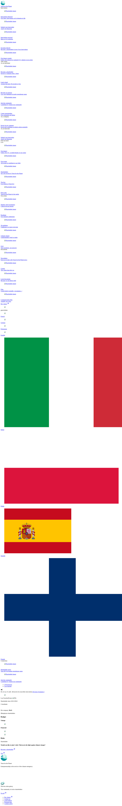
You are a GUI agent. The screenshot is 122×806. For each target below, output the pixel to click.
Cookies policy (8, 803)
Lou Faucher (8, 686)
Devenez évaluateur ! (39, 692)
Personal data (8, 802)
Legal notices (8, 800)
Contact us (7, 799)
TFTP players (8, 684)
